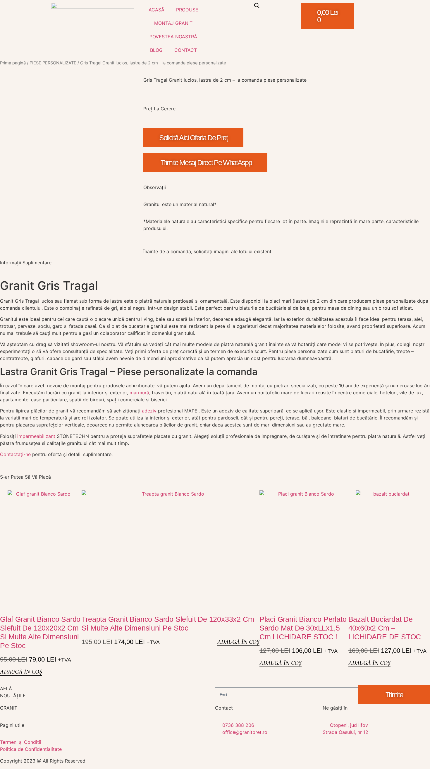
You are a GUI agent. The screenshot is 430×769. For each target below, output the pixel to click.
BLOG (156, 50)
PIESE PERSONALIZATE (53, 63)
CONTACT (185, 50)
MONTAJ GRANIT (173, 23)
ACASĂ (156, 10)
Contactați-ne (15, 454)
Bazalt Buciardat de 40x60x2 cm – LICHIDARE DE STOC (384, 628)
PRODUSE (187, 10)
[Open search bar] (257, 5)
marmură (139, 392)
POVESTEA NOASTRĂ (173, 37)
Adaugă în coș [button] (21, 671)
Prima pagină (13, 63)
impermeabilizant (36, 436)
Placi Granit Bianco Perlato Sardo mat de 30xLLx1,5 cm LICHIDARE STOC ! (303, 628)
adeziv (149, 411)
